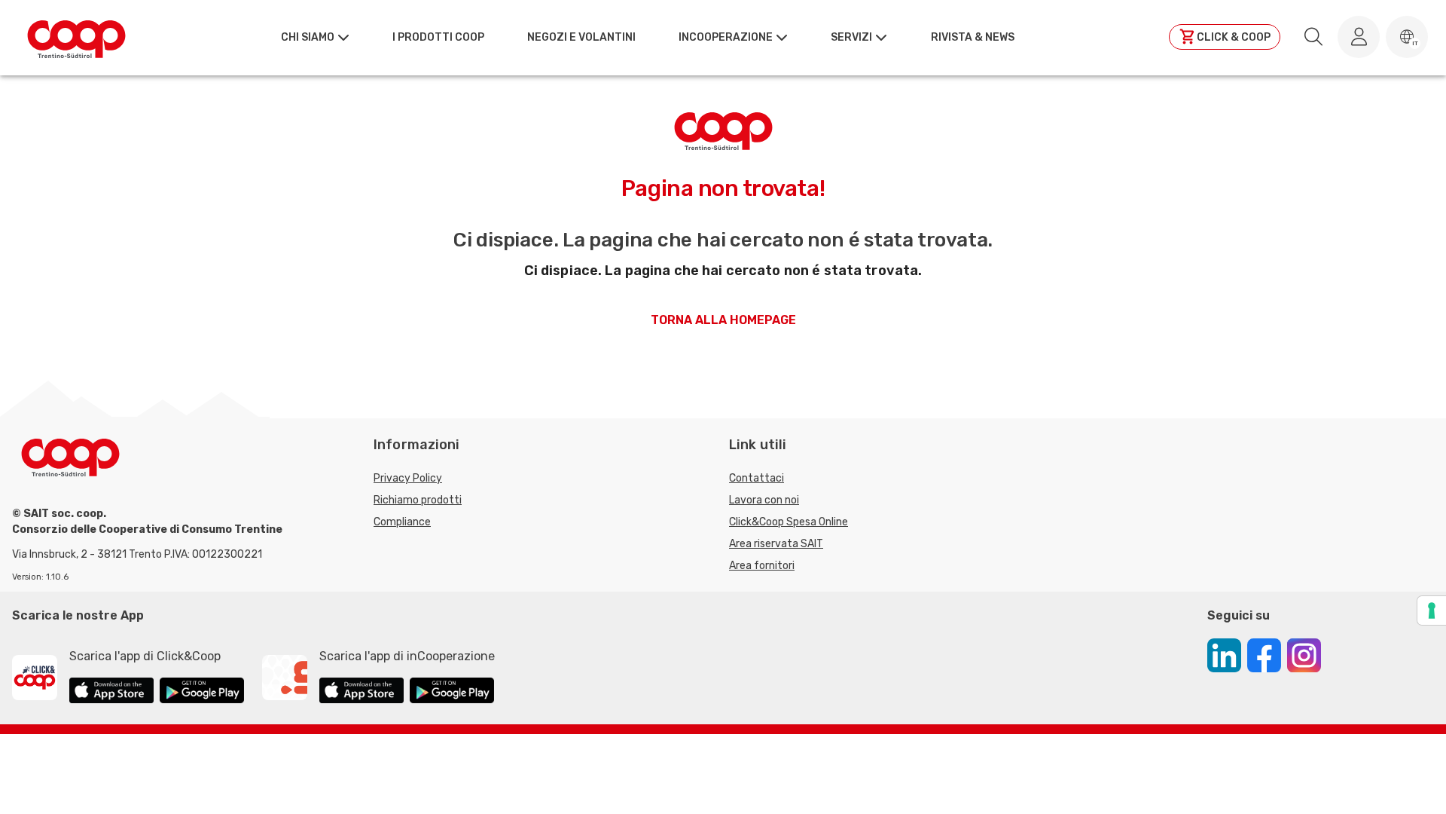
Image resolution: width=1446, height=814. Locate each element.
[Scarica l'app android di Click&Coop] (202, 693)
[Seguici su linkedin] (1224, 657)
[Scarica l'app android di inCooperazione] (452, 693)
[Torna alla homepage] (76, 37)
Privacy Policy (408, 478)
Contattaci (756, 478)
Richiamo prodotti (418, 500)
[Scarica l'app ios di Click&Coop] (111, 693)
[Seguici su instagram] (1304, 657)
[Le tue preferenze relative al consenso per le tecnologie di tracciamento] (1431, 610)
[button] (1407, 37)
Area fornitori (762, 565)
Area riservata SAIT (776, 543)
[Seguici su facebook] (1264, 657)
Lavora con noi (764, 500)
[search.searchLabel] (1313, 37)
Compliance (402, 522)
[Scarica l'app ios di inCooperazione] (361, 693)
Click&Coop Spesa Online (788, 522)
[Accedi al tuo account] (1359, 37)
